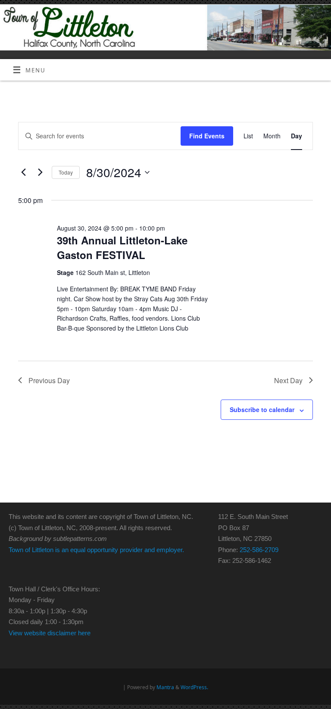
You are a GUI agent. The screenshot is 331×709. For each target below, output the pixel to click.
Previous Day (49, 380)
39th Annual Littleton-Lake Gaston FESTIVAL (122, 247)
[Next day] (40, 172)
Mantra (165, 687)
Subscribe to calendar (262, 409)
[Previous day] (23, 172)
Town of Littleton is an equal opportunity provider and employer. (96, 549)
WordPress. (194, 687)
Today (66, 172)
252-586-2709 (259, 549)
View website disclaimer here (50, 633)
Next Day (288, 380)
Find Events (207, 135)
